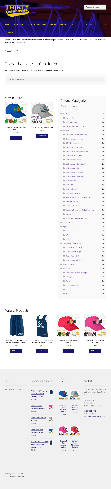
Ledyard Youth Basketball (75, 164)
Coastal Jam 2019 (72, 256)
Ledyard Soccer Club (73, 160)
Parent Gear (70, 118)
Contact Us (9, 33)
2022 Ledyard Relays (73, 252)
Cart (72, 24)
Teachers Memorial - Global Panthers (80, 210)
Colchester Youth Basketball (76, 135)
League (66, 130)
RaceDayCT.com (72, 122)
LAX (67, 235)
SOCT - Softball (71, 206)
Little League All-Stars (74, 260)
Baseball (69, 231)
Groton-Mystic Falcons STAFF (77, 151)
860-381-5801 (91, 411)
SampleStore (68, 222)
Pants (68, 281)
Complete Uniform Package (76, 273)
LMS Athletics (71, 185)
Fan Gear (53, 24)
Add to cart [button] (15, 138)
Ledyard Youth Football (74, 172)
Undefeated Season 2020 (75, 126)
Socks (68, 293)
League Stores (18, 24)
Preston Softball (72, 201)
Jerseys (69, 277)
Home (7, 24)
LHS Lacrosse (71, 181)
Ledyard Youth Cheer (73, 168)
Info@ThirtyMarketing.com (94, 416)
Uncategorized (68, 264)
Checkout (63, 24)
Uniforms (66, 268)
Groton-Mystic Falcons (74, 147)
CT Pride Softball (72, 143)
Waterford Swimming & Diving (77, 218)
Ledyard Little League (74, 155)
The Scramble (71, 214)
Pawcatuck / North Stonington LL (78, 197)
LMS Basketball (72, 189)
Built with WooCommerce (14, 476)
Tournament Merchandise (36, 24)
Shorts (68, 289)
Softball (69, 239)
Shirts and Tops (72, 285)
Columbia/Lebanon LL (74, 139)
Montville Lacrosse (73, 193)
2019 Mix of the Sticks (74, 247)
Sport (65, 227)
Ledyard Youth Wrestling (75, 176)
